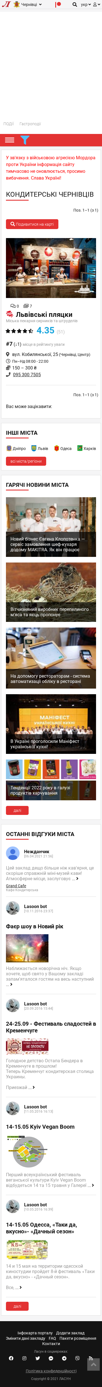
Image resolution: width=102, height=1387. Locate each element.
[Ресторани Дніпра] (9, 449)
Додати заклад (70, 1333)
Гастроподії (30, 124)
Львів (43, 448)
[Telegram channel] (64, 1358)
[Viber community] (77, 1358)
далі (17, 810)
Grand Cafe (16, 886)
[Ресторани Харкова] (80, 449)
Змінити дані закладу (25, 1338)
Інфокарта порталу (35, 1333)
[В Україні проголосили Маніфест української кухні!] (51, 752)
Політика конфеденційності (51, 1371)
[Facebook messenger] (51, 1358)
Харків (90, 448)
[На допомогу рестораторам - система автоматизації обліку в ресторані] (51, 687)
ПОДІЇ (8, 124)
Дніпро (19, 448)
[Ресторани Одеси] (57, 449)
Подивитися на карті (34, 224)
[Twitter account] (37, 1358)
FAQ (52, 1338)
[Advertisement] (51, 62)
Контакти (51, 1343)
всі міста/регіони (26, 461)
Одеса (66, 448)
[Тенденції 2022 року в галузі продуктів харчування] (51, 799)
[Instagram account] (24, 1358)
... (74, 879)
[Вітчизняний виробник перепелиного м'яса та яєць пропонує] (51, 620)
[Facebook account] (11, 1358)
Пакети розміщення (78, 1338)
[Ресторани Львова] (34, 449)
